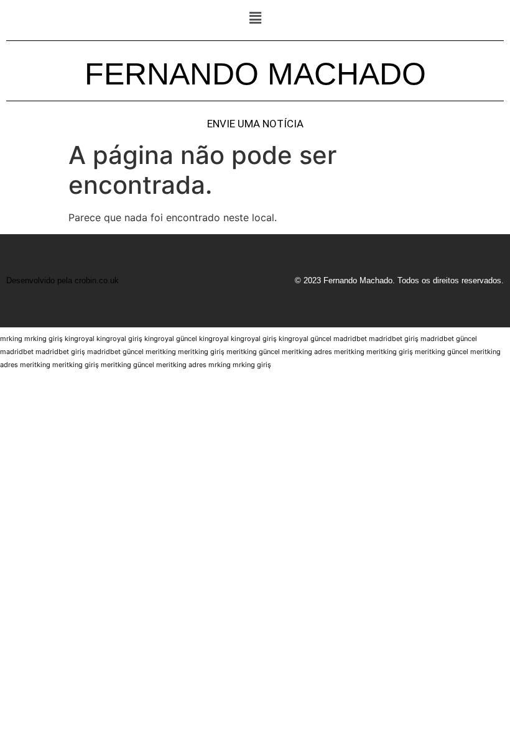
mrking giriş (43, 338)
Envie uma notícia (255, 124)
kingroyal (80, 338)
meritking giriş (201, 351)
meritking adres (307, 351)
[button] (255, 17)
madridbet (350, 338)
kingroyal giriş (119, 338)
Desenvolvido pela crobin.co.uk (62, 280)
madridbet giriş (394, 338)
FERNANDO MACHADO (255, 74)
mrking (11, 338)
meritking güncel (253, 351)
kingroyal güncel (170, 338)
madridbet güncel (448, 338)
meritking (161, 351)
